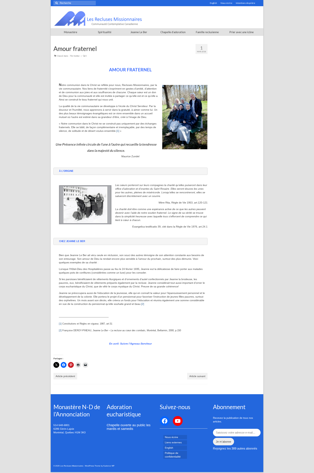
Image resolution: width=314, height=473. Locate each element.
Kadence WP (108, 466)
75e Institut (74, 56)
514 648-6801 (61, 425)
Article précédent (65, 376)
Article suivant (197, 376)
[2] (142, 303)
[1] (117, 130)
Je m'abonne (223, 441)
